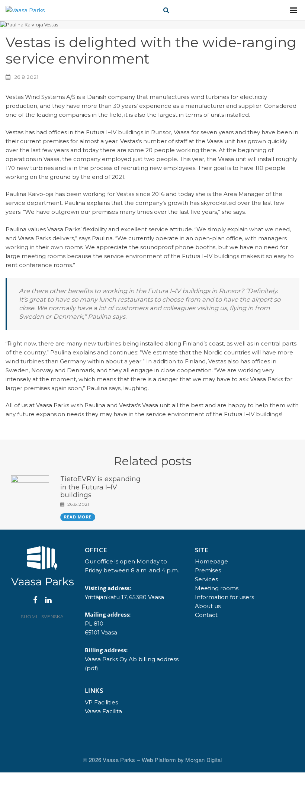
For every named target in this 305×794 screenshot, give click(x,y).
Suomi (29, 616)
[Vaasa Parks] (25, 10)
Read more (77, 517)
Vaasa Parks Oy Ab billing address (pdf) (132, 664)
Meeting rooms (216, 588)
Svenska (52, 616)
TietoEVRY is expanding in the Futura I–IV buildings (100, 487)
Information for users (224, 597)
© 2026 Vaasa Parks (110, 760)
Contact (206, 614)
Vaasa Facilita (103, 711)
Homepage (211, 561)
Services (206, 579)
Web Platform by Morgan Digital (182, 760)
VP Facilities (101, 702)
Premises (208, 570)
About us (208, 606)
